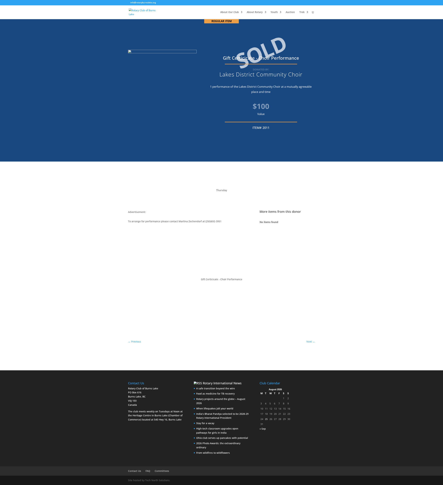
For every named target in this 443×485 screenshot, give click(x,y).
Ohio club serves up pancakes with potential (222, 438)
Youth (274, 12)
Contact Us (134, 471)
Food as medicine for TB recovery (215, 393)
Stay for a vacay (205, 423)
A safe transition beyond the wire (215, 388)
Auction (290, 12)
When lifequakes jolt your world (214, 408)
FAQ (148, 471)
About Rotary (255, 12)
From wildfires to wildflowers (213, 452)
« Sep (263, 428)
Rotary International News (222, 383)
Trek (302, 12)
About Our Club (229, 12)
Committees (162, 471)
